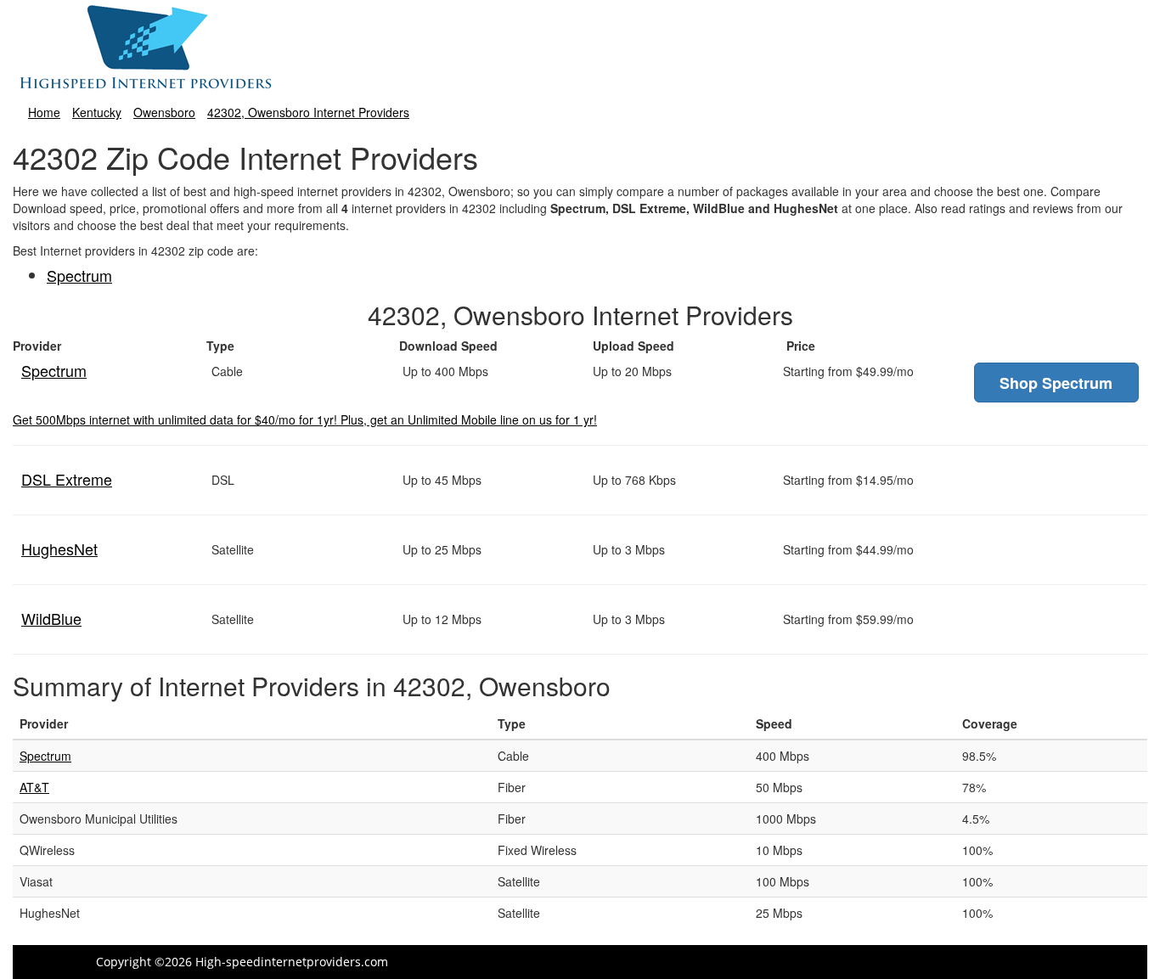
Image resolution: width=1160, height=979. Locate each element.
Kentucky (96, 112)
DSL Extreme (66, 479)
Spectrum (79, 275)
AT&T (34, 787)
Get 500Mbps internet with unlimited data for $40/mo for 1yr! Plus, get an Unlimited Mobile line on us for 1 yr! (305, 419)
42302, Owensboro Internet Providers (308, 112)
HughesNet (59, 548)
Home (44, 112)
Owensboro (164, 112)
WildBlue (51, 618)
